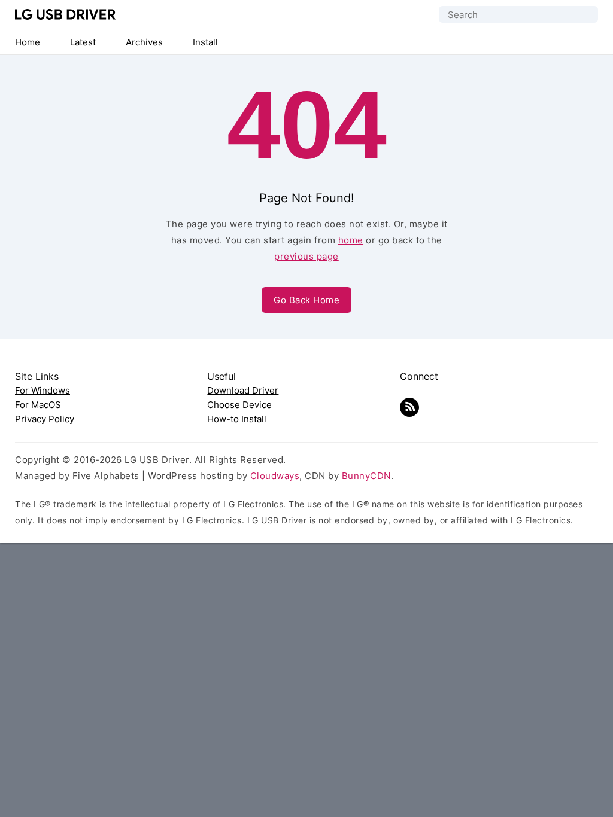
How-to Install (236, 419)
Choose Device (239, 404)
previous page (306, 256)
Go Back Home (306, 300)
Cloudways (275, 475)
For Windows (42, 390)
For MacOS (38, 404)
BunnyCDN (366, 475)
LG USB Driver (65, 14)
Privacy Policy (44, 419)
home (350, 240)
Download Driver (242, 390)
